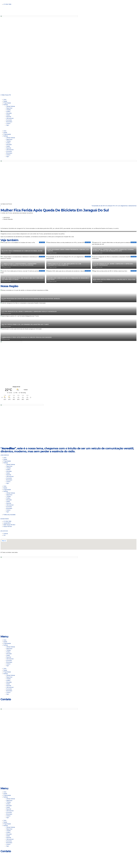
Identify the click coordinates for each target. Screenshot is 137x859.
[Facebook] (6, 10)
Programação (7, 103)
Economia (9, 120)
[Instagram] (2, 10)
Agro (7, 125)
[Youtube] (10, 10)
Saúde (8, 115)
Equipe (5, 101)
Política (8, 111)
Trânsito (8, 109)
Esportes (8, 116)
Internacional (9, 118)
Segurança (9, 108)
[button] (68, 128)
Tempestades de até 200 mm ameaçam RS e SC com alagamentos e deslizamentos (114, 205)
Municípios (9, 121)
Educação (9, 113)
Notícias (5, 104)
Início (4, 99)
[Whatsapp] (2, 702)
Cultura (8, 123)
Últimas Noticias (10, 106)
